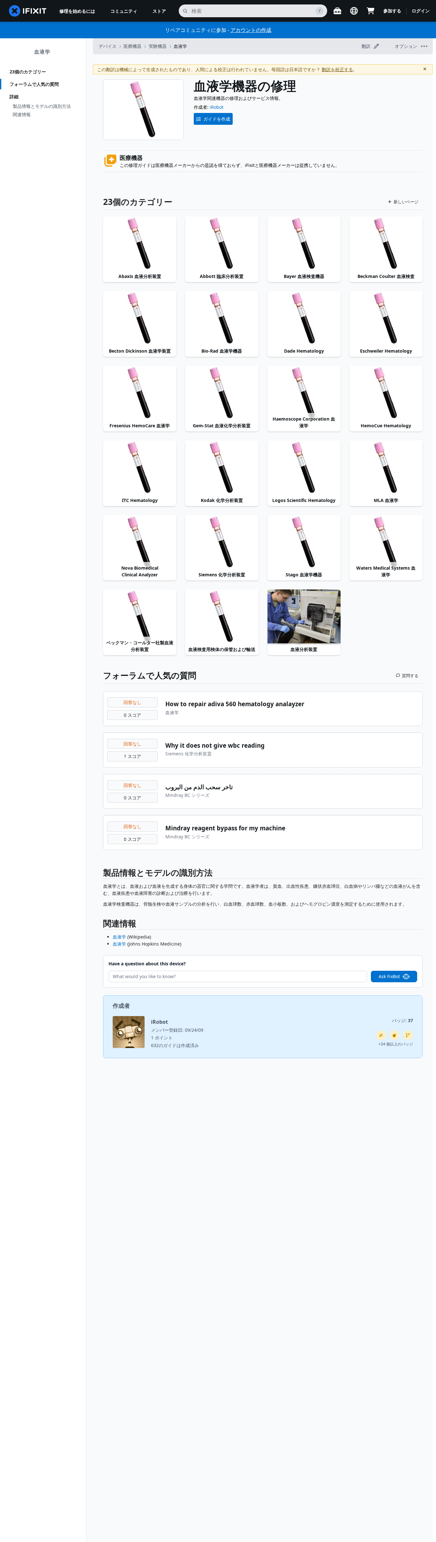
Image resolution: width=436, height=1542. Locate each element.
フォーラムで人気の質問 (34, 84)
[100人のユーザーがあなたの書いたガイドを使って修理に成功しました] (381, 1035)
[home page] (28, 11)
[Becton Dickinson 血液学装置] (139, 318)
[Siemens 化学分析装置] (221, 542)
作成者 (121, 1005)
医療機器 (132, 46)
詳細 (14, 97)
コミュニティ (123, 11)
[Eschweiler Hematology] (386, 318)
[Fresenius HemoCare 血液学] (139, 393)
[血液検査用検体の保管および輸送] (221, 616)
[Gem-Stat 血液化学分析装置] (221, 393)
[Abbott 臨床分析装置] (221, 243)
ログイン (421, 11)
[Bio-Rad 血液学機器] (221, 318)
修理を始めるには (77, 11)
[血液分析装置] (304, 616)
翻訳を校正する (337, 69)
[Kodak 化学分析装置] (221, 467)
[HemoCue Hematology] (386, 393)
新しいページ (406, 202)
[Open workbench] (337, 10)
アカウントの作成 (250, 30)
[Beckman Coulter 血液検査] (386, 243)
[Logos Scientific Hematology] (304, 467)
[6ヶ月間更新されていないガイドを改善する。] (408, 1035)
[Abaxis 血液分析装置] (139, 243)
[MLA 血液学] (386, 467)
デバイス (108, 46)
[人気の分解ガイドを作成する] (394, 1035)
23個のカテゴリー (28, 72)
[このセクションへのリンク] (100, 874)
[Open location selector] (354, 10)
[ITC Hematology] (139, 467)
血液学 (42, 51)
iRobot (216, 107)
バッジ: (402, 1020)
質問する (410, 675)
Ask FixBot (389, 976)
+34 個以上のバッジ (396, 1044)
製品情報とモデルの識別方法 (42, 106)
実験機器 (158, 46)
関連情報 (22, 114)
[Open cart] (370, 10)
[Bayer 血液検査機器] (304, 243)
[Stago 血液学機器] (304, 542)
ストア (159, 11)
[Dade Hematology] (304, 318)
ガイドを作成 (216, 119)
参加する (392, 11)
